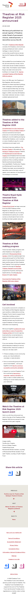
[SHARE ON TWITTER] (17, 473)
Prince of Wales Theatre (17, 130)
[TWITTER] (14, 565)
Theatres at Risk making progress (10, 245)
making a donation (15, 375)
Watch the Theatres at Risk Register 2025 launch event (13, 409)
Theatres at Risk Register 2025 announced (13, 17)
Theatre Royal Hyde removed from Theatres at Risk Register (12, 199)
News (14, 519)
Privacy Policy (14, 545)
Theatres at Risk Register (16, 44)
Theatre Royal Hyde (8, 206)
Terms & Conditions (14, 538)
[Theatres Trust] (7, 7)
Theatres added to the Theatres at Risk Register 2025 (13, 122)
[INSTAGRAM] (21, 565)
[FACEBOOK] (6, 565)
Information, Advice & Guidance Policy (14, 552)
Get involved (8, 304)
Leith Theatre (13, 275)
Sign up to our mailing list (13, 532)
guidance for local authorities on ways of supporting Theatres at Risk (13, 331)
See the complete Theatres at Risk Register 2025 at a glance (12, 74)
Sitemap (14, 556)
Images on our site (13, 559)
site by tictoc (14, 574)
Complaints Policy (14, 549)
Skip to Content (7, 1)
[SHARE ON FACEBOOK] (10, 473)
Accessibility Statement (14, 542)
